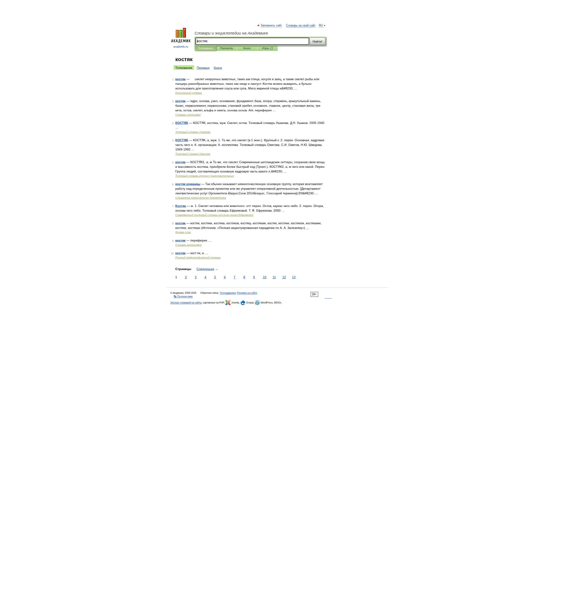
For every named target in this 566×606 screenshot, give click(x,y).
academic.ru (180, 46)
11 (274, 277)
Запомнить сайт (271, 25)
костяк (180, 79)
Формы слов (183, 232)
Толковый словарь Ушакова (192, 132)
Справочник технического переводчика (200, 197)
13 (294, 277)
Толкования (205, 48)
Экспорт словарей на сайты (186, 302)
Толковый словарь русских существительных (204, 176)
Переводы (226, 48)
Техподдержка (228, 292)
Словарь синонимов (188, 114)
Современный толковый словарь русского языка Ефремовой (214, 215)
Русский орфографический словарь (198, 257)
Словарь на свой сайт (301, 25)
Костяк (180, 206)
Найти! (317, 41)
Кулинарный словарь (188, 93)
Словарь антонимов (188, 245)
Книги (247, 48)
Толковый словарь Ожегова (192, 154)
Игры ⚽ (267, 48)
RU (321, 25)
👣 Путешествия (183, 296)
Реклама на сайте (247, 292)
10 (264, 277)
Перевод (203, 67)
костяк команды (187, 184)
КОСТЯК (181, 123)
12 (284, 277)
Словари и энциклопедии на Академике (231, 33)
